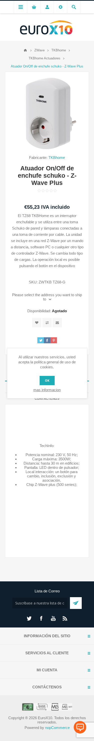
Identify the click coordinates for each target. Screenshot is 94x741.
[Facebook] (41, 618)
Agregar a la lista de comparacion (47, 322)
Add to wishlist (36, 322)
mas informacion (47, 390)
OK (47, 380)
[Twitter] (29, 618)
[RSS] (65, 618)
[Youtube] (53, 618)
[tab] (47, 398)
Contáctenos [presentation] (47, 398)
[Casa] (25, 50)
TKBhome (56, 157)
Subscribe (76, 603)
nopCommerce (57, 727)
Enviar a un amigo (57, 322)
